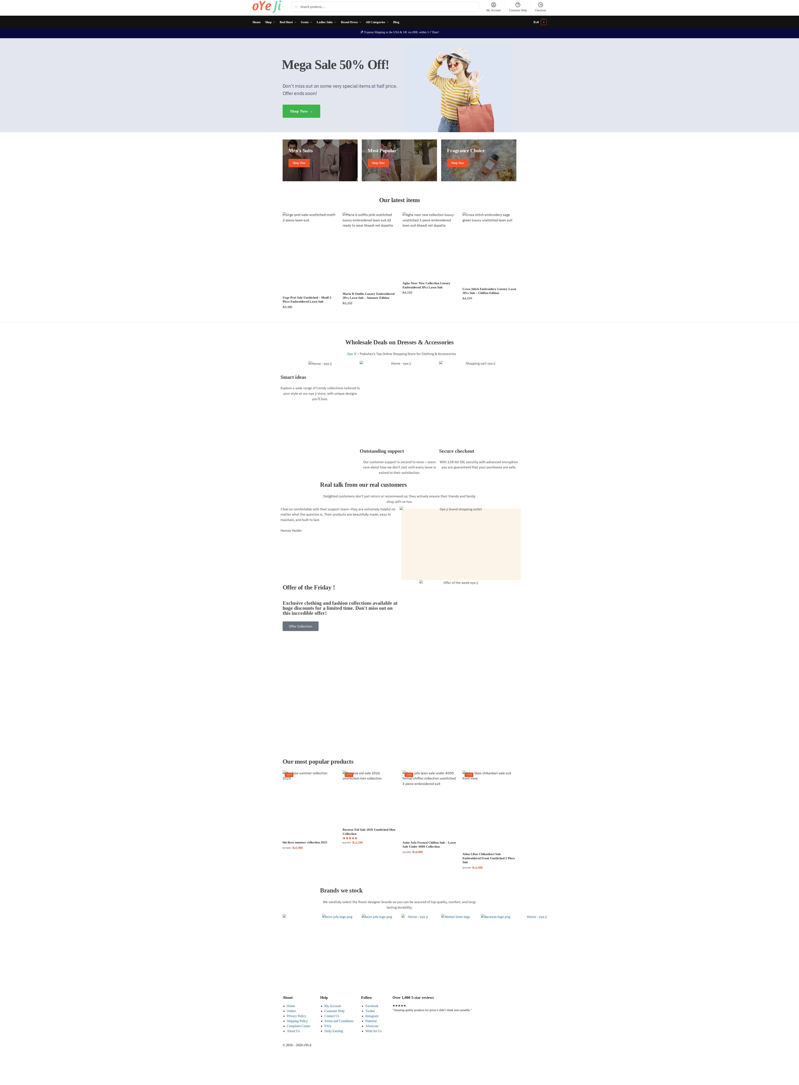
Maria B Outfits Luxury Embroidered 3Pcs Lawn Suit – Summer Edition (368, 296)
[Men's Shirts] (320, 160)
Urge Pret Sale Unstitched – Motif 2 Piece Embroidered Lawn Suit (307, 299)
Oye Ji (351, 354)
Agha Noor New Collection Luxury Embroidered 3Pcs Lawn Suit (426, 285)
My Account (493, 10)
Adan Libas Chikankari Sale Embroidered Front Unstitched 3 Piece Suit (488, 858)
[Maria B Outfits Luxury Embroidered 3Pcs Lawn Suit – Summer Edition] (369, 250)
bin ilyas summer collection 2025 (305, 842)
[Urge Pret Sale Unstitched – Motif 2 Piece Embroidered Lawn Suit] (309, 252)
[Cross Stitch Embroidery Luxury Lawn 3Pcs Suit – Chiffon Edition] (489, 248)
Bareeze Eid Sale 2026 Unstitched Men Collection (369, 831)
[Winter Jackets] (478, 160)
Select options (369, 851)
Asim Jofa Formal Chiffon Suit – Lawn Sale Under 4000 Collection (429, 844)
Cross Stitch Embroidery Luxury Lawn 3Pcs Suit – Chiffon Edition (489, 291)
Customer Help (518, 10)
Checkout (540, 10)
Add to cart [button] (309, 315)
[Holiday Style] (399, 160)
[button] (540, 22)
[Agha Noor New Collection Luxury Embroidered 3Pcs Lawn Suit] (429, 245)
